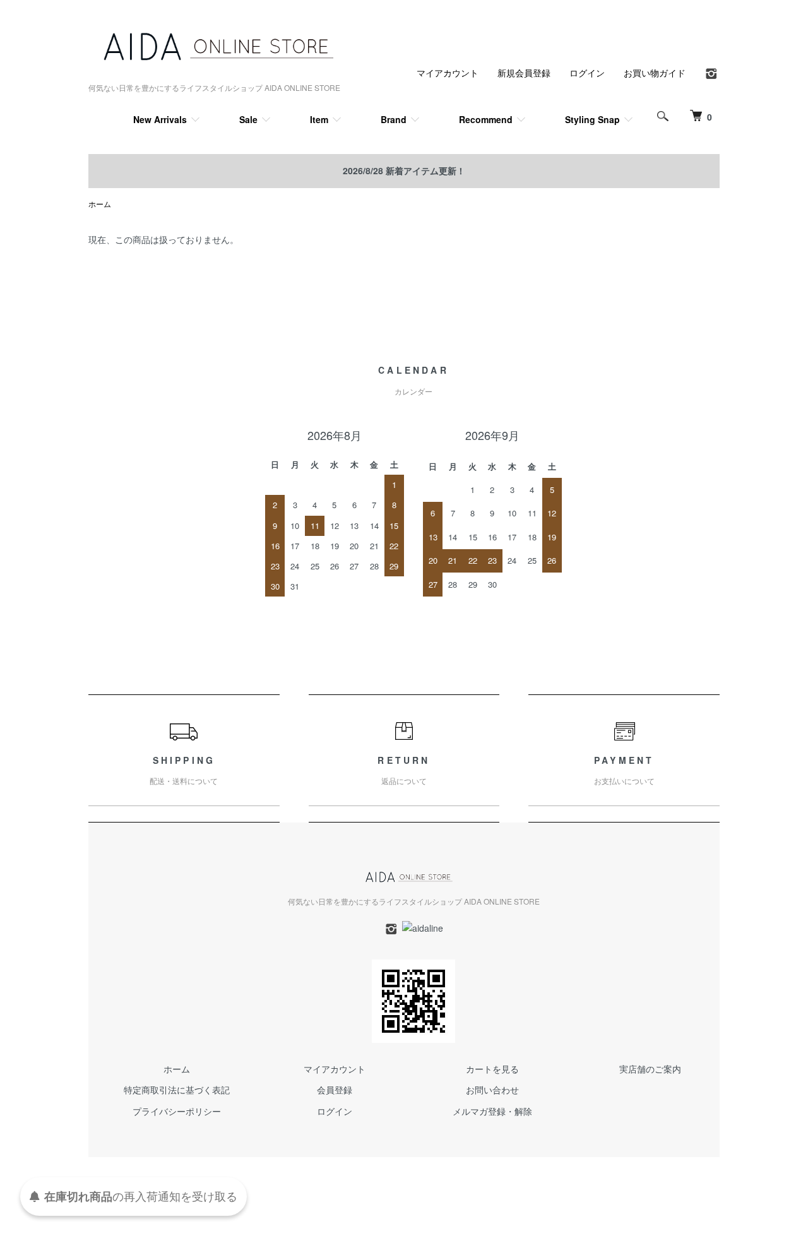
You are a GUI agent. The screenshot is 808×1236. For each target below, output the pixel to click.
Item (319, 119)
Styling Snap (592, 119)
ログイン (587, 72)
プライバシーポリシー (177, 1111)
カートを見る (492, 1068)
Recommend (486, 119)
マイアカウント (447, 72)
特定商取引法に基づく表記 (177, 1089)
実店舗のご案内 (650, 1068)
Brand (394, 119)
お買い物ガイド (655, 72)
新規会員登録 (523, 72)
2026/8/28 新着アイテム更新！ (404, 170)
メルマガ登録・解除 (492, 1111)
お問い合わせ (492, 1089)
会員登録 (334, 1089)
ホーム (99, 203)
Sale (248, 119)
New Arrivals (160, 119)
